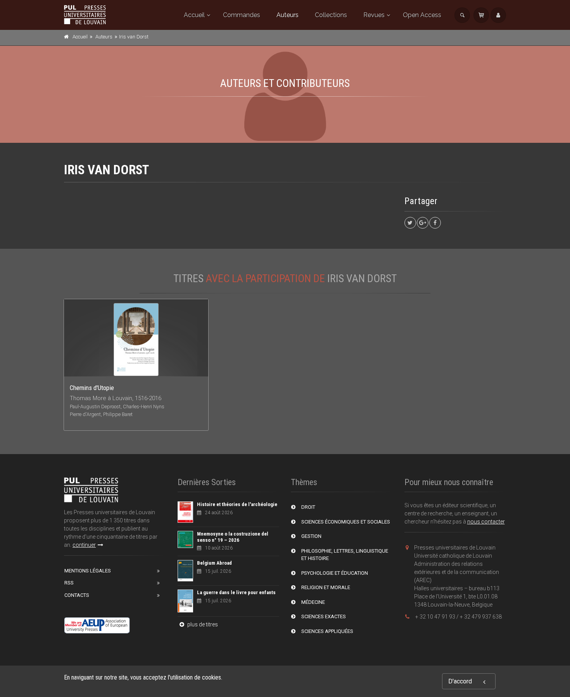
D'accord (460, 681)
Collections (331, 15)
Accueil (194, 15)
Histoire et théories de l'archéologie (237, 504)
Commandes (241, 15)
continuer (84, 545)
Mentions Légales (87, 571)
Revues (374, 15)
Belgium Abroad (214, 563)
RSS (69, 583)
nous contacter (486, 521)
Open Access (422, 15)
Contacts (76, 595)
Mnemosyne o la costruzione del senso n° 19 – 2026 (232, 537)
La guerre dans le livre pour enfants (236, 592)
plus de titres (202, 624)
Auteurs (287, 15)
